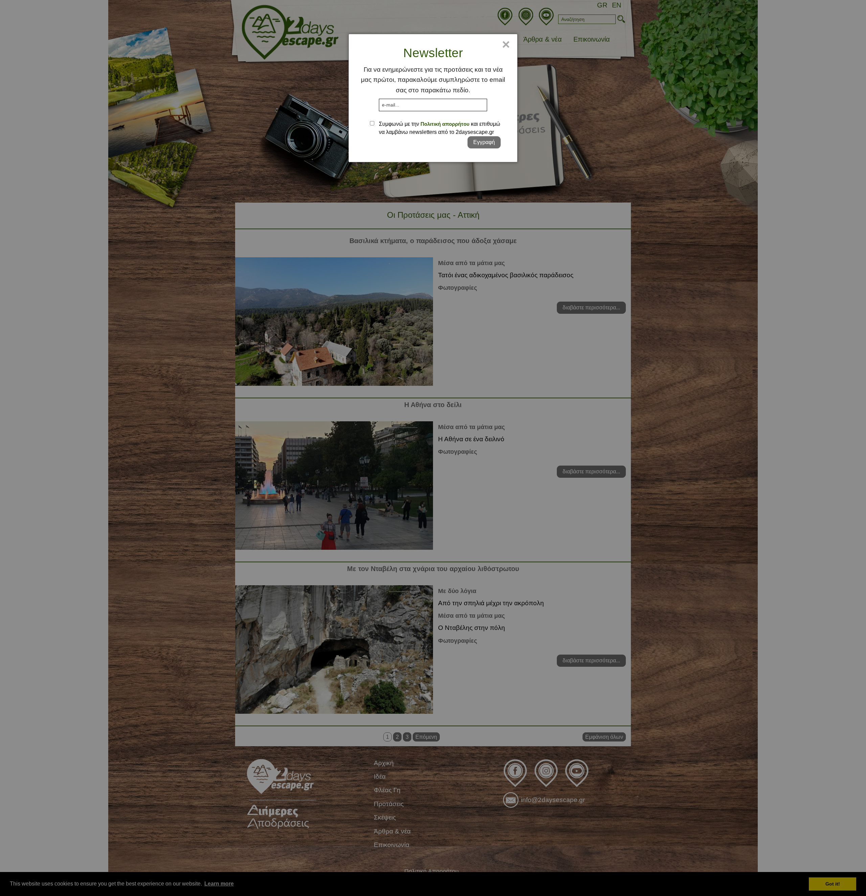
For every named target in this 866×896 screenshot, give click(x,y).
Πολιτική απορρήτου (445, 124)
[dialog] (433, 98)
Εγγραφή (484, 142)
